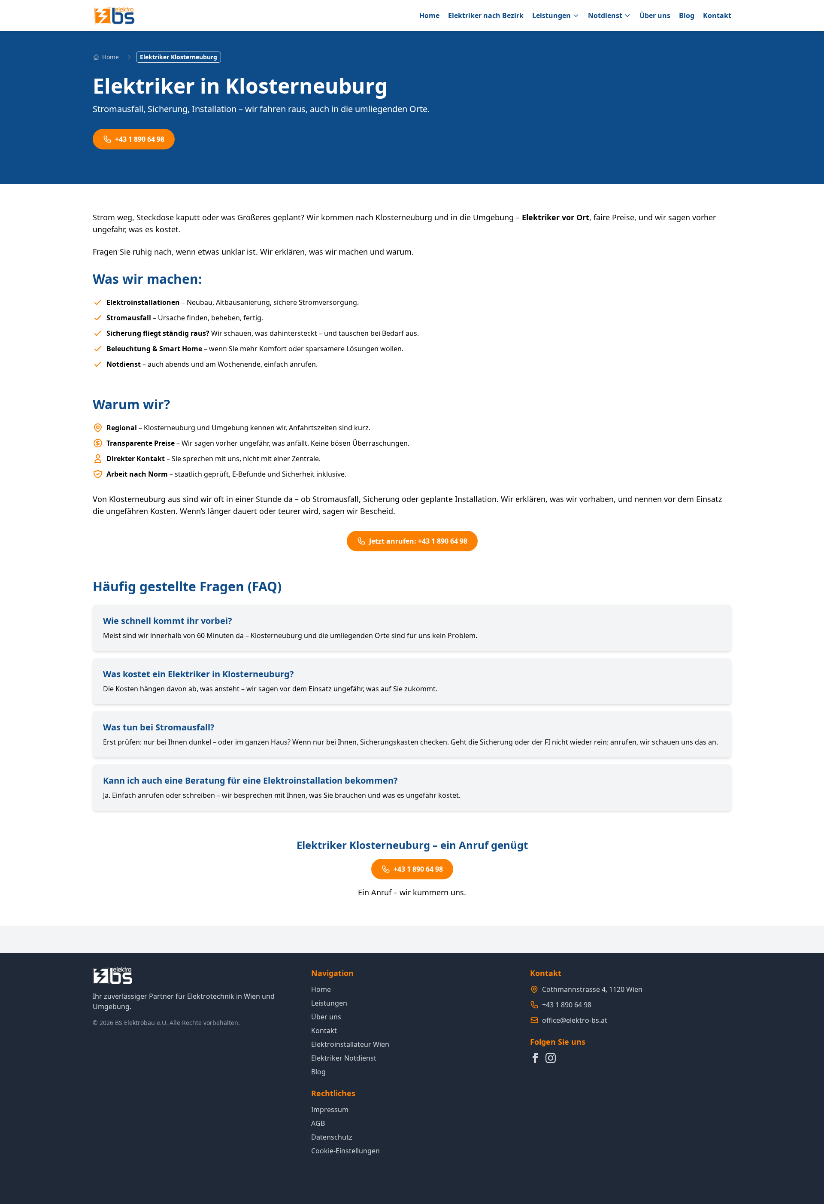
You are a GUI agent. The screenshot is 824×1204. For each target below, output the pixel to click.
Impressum (329, 1109)
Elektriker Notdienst (343, 1058)
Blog (686, 15)
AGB (318, 1123)
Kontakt (717, 15)
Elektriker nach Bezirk (486, 15)
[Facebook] (535, 1058)
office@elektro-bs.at (574, 1020)
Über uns (654, 15)
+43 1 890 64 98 (139, 139)
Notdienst (605, 15)
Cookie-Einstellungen (345, 1150)
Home (429, 15)
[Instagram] (550, 1058)
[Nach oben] (800, 1159)
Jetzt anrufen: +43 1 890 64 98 (418, 541)
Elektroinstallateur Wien (350, 1044)
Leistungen (551, 15)
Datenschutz (331, 1137)
